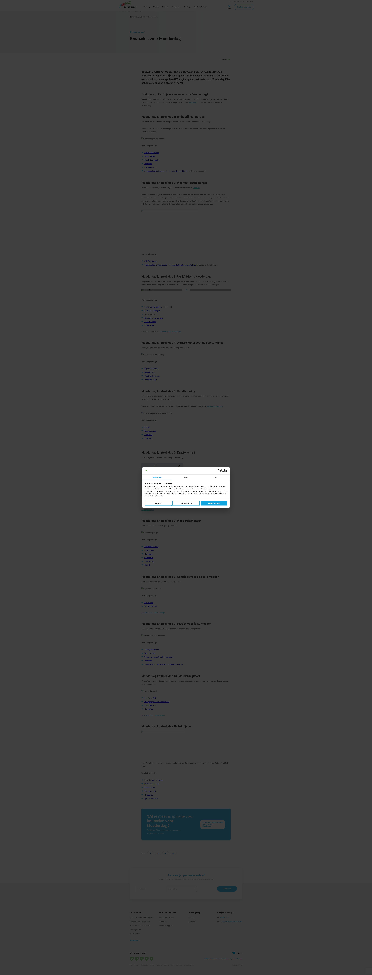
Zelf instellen (185, 503)
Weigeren (158, 503)
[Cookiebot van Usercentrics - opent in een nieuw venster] (219, 470)
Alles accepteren (214, 503)
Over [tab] (215, 477)
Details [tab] (186, 477)
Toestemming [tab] (156, 477)
